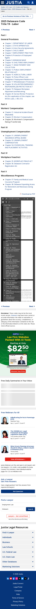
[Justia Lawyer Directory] (28, 578)
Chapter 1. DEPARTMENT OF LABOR (18, 43)
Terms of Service (18, 598)
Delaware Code (6, 9)
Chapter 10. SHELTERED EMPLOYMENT (20, 62)
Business (6, 542)
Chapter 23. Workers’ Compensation (18, 117)
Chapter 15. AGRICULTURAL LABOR (18, 75)
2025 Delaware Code (19, 9)
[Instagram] (16, 578)
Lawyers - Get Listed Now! (18, 516)
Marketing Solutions (11, 566)
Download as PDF (28, 194)
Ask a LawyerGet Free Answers (8, 480)
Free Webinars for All (10, 412)
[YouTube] (11, 578)
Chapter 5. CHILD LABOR (14, 50)
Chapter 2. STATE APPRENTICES (17, 46)
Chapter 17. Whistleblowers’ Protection (19, 82)
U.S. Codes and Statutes (21, 7)
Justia (3, 7)
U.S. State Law (8, 557)
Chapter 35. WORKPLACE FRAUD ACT (19, 161)
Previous (6, 30)
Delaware (14, 315)
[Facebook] (13, 578)
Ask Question (18, 491)
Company (18, 591)
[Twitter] (25, 578)
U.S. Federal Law (9, 552)
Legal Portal (18, 587)
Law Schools (7, 547)
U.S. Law (9, 7)
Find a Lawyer (7, 500)
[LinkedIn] (8, 578)
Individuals (7, 537)
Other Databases (9, 561)
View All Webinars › (18, 459)
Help (18, 594)
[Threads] (19, 578)
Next (31, 30)
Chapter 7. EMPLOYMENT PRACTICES (19, 53)
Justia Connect (18, 583)
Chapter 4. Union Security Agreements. (19, 48)
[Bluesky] (22, 578)
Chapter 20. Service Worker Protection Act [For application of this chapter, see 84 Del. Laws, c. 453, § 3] (19, 96)
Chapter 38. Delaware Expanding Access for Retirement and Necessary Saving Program (20, 186)
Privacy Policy (18, 601)
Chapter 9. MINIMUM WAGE (15, 60)
